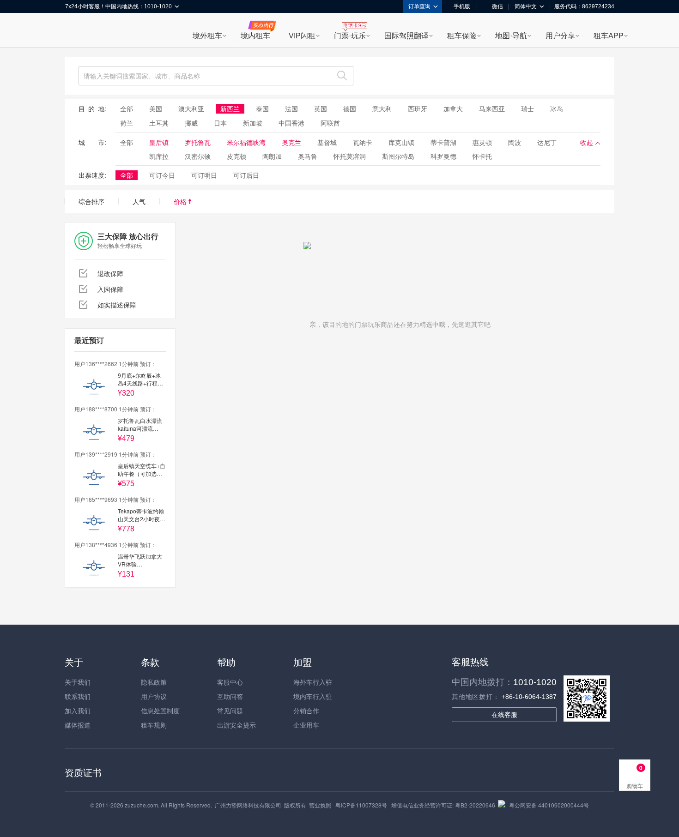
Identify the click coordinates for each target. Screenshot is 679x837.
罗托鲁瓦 (198, 142)
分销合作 (306, 710)
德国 (349, 108)
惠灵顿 (482, 142)
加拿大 (453, 108)
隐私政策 (154, 681)
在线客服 (504, 714)
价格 (181, 201)
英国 (320, 108)
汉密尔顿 (198, 156)
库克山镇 (401, 142)
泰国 (262, 108)
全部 (126, 108)
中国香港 (291, 122)
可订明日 (204, 175)
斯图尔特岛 (398, 156)
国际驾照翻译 (406, 36)
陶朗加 (272, 156)
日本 (220, 122)
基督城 (327, 142)
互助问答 (230, 696)
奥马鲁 (307, 156)
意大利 (382, 108)
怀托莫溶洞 (349, 156)
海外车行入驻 (312, 681)
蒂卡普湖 (443, 142)
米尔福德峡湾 (246, 142)
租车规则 (154, 724)
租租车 (76, 31)
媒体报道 (78, 724)
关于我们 (78, 681)
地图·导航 (511, 36)
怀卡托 (482, 156)
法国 (291, 108)
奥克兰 (291, 142)
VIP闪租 (302, 36)
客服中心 (230, 681)
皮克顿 (236, 156)
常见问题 (230, 710)
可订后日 (246, 175)
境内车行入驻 (312, 696)
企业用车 (306, 724)
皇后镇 (159, 142)
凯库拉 (159, 156)
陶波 (514, 142)
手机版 (462, 6)
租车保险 (462, 36)
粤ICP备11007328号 (361, 805)
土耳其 (159, 122)
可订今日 (162, 175)
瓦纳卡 (362, 142)
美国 (155, 108)
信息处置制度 (160, 710)
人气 (139, 201)
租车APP (609, 36)
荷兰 (126, 122)
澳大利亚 (191, 108)
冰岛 (556, 108)
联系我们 (78, 696)
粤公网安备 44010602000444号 (549, 805)
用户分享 (560, 36)
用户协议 (154, 696)
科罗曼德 (443, 156)
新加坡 (252, 122)
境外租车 (207, 36)
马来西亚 (492, 108)
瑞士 (527, 108)
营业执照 (320, 805)
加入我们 (78, 710)
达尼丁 (547, 142)
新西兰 (230, 108)
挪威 (191, 122)
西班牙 (417, 108)
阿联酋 (330, 122)
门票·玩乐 (350, 36)
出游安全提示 (236, 724)
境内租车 (255, 36)
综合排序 (91, 201)
